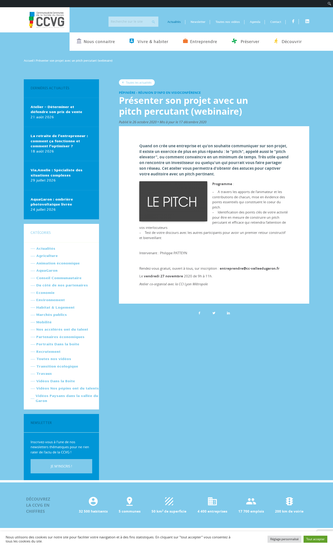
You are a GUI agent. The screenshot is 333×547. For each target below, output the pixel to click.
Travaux (44, 373)
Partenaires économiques (60, 337)
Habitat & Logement (55, 307)
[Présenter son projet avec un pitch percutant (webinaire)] (228, 313)
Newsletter (198, 22)
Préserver (249, 42)
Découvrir (291, 42)
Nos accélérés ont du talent (62, 329)
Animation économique (58, 263)
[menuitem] (329, 3)
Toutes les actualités (138, 82)
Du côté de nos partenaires (62, 285)
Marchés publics (51, 315)
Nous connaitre (99, 42)
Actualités (174, 22)
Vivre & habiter (152, 42)
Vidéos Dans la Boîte (55, 381)
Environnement (50, 300)
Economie (45, 293)
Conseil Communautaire (59, 278)
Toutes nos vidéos (227, 22)
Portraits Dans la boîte (57, 344)
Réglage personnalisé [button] (284, 539)
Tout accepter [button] (315, 539)
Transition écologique (57, 366)
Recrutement (48, 351)
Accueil (29, 60)
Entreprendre (203, 42)
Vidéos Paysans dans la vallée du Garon (67, 398)
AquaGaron (47, 270)
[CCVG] (47, 19)
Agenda (255, 22)
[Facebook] (199, 313)
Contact (275, 22)
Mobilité (44, 322)
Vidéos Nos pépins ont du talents (67, 388)
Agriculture (47, 256)
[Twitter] (214, 313)
